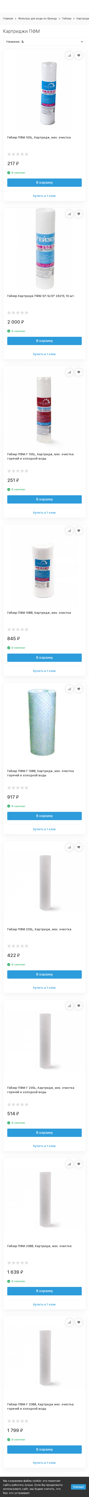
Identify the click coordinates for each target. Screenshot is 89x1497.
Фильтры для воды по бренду (37, 18)
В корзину (44, 182)
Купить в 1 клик (44, 195)
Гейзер (66, 18)
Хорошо (78, 1486)
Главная (8, 18)
